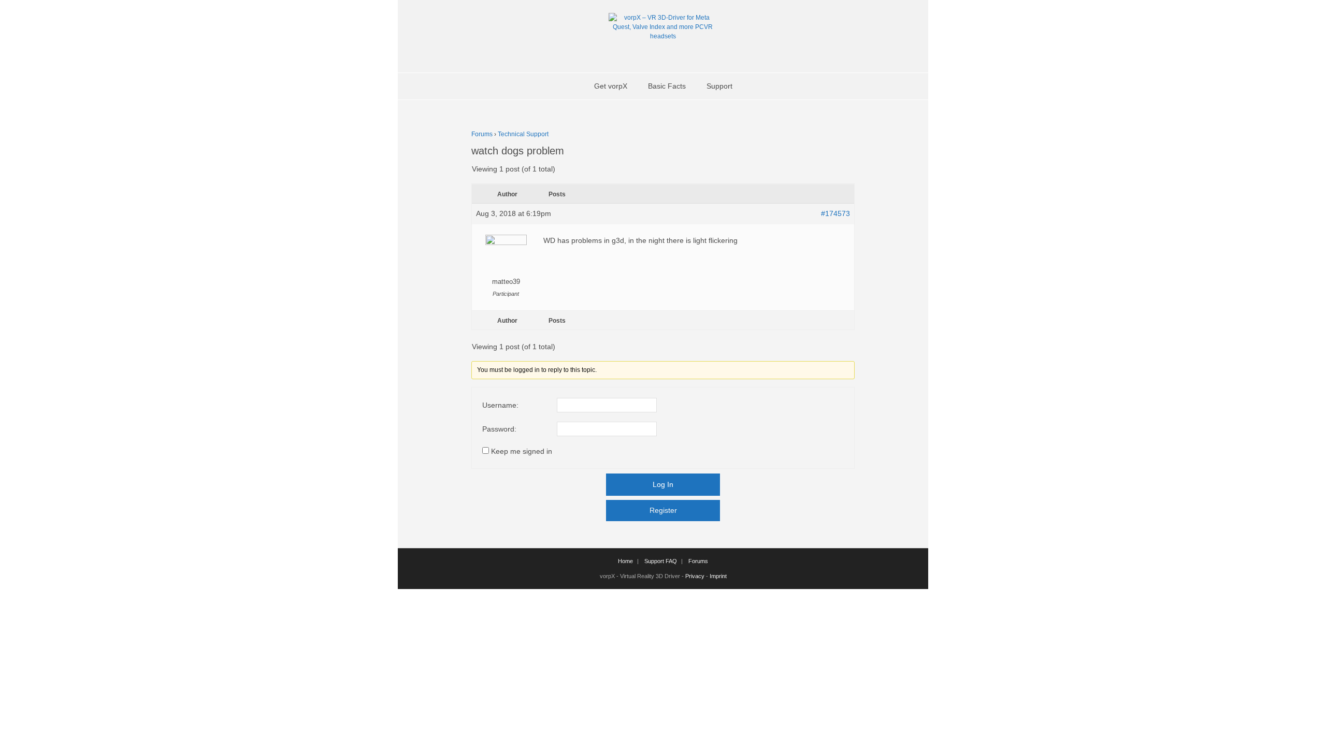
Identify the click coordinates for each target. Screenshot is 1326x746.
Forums (482, 134)
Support (719, 86)
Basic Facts (667, 86)
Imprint (718, 576)
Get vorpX (610, 86)
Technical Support (523, 134)
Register (663, 510)
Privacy (694, 576)
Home (625, 561)
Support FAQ (660, 561)
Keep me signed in (521, 451)
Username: (500, 405)
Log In (663, 484)
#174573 (835, 213)
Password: (499, 429)
